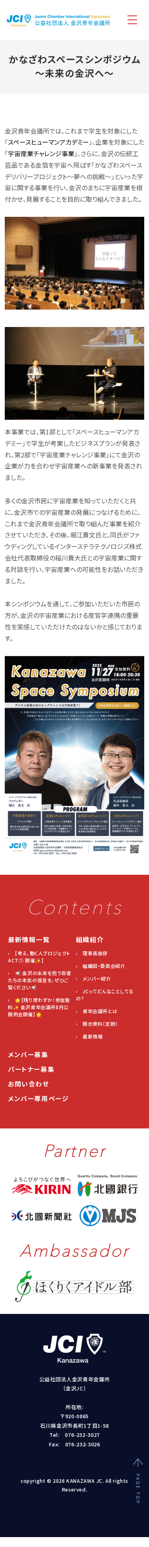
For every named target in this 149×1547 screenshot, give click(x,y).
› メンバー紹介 (93, 978)
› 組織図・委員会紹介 (101, 965)
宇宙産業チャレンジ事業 (41, 153)
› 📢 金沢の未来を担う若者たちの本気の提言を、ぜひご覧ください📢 (39, 980)
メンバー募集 (28, 1054)
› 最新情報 (89, 1036)
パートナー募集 (31, 1069)
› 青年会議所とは (96, 1011)
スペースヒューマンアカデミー (48, 142)
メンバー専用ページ (38, 1098)
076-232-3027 (82, 1434)
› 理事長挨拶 (92, 953)
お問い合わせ (28, 1083)
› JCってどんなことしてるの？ (105, 995)
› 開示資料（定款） (97, 1023)
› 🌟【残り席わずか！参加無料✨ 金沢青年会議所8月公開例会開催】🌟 (39, 1006)
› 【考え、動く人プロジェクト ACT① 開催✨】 (39, 957)
